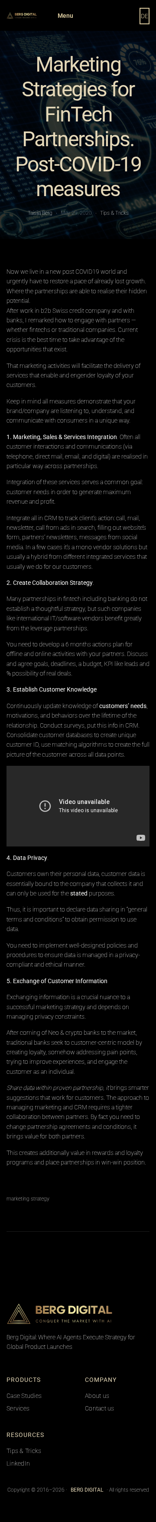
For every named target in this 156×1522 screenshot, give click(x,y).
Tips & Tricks (114, 213)
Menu (65, 15)
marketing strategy (27, 1199)
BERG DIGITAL (87, 1490)
